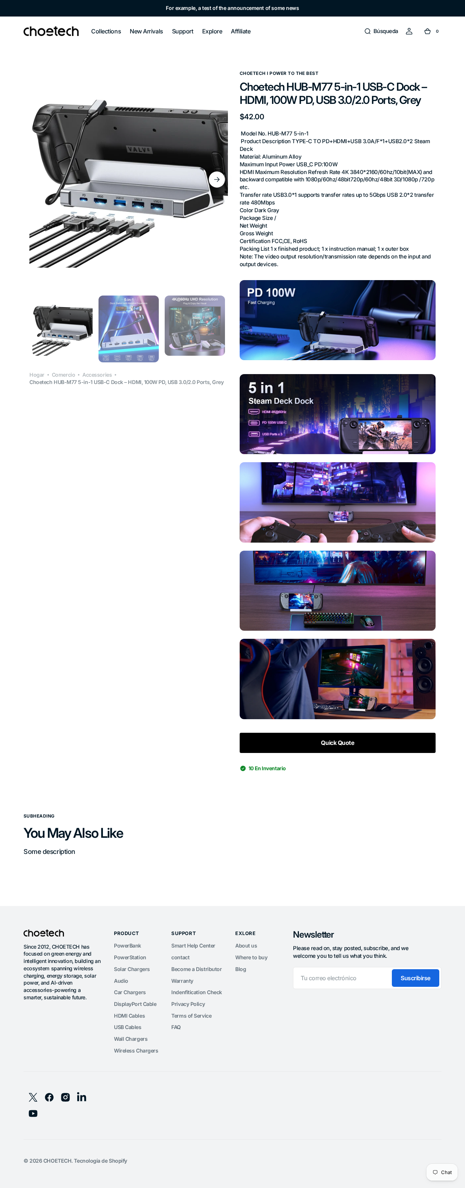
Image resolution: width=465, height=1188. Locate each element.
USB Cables (128, 1027)
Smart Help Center (193, 945)
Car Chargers (130, 992)
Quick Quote (337, 742)
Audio (121, 981)
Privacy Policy (188, 1004)
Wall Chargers (130, 1039)
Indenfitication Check (196, 992)
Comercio (63, 375)
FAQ (176, 1027)
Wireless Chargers (136, 1050)
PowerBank (127, 945)
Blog (240, 969)
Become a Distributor (196, 969)
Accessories (97, 375)
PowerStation (130, 957)
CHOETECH (57, 1161)
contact (180, 957)
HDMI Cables (129, 1016)
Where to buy (251, 957)
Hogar (36, 375)
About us (246, 945)
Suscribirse (415, 978)
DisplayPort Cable (135, 1004)
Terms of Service (191, 1016)
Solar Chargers (132, 969)
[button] (381, 31)
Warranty (182, 981)
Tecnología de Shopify (100, 1161)
